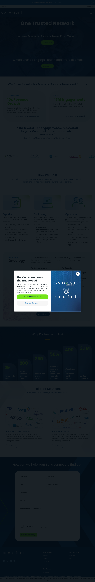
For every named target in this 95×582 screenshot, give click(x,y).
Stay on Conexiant (32, 303)
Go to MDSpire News (32, 297)
